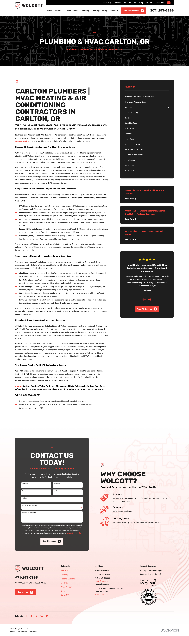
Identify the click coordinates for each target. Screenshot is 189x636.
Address (24, 498)
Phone (24, 491)
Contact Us (160, 3)
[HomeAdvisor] (36, 616)
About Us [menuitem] (58, 11)
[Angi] (31, 616)
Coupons (117, 3)
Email (55, 491)
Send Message (49, 541)
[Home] (29, 5)
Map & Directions (101, 581)
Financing (107, 3)
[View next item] (149, 299)
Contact (19, 386)
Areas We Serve (130, 3)
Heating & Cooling (68, 579)
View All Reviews (144, 309)
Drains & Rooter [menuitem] (72, 11)
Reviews (149, 3)
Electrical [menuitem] (114, 11)
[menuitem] (147, 96)
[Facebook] (26, 616)
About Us (64, 571)
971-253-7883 (26, 577)
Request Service (131, 11)
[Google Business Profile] (41, 616)
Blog (141, 3)
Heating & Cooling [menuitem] (100, 11)
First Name (25, 484)
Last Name (57, 484)
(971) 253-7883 (162, 10)
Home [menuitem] (49, 11)
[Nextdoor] (47, 616)
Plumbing (64, 575)
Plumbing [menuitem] (85, 11)
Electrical (64, 583)
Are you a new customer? (29, 505)
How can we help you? (29, 512)
